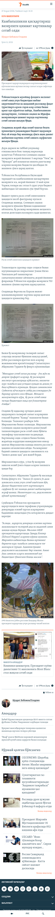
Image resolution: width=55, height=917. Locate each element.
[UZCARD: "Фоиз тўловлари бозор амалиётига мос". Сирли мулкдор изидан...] (11, 840)
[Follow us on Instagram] (22, 888)
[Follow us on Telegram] (10, 888)
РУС (27, 914)
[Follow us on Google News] (41, 888)
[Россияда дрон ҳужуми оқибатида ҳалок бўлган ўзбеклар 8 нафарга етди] (11, 802)
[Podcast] (47, 888)
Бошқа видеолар (45, 811)
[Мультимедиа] (12, 913)
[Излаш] (43, 913)
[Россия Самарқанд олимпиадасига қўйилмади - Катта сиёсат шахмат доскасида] (11, 857)
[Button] (26, 48)
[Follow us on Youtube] (4, 888)
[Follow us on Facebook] (16, 888)
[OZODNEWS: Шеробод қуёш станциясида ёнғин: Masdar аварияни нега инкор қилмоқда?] (11, 761)
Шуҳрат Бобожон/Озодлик (14, 37)
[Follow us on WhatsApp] (28, 888)
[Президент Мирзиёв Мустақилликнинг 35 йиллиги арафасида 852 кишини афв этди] (11, 823)
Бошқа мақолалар (44, 873)
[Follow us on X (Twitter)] (35, 888)
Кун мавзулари (10, 16)
